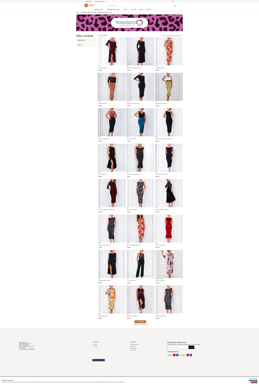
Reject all (254, 382)
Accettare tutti (253, 380)
